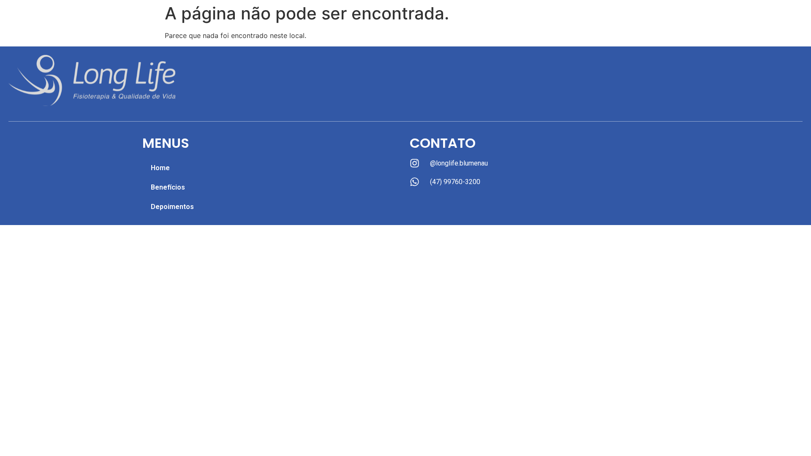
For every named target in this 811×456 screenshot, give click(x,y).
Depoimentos (172, 207)
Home (160, 168)
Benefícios (168, 187)
